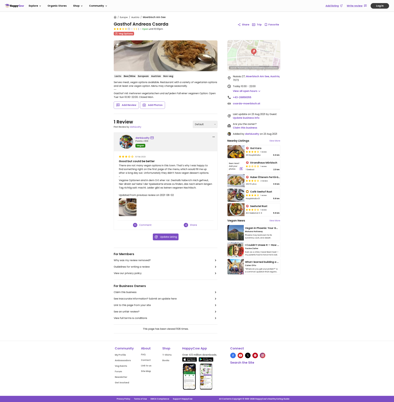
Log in (380, 6)
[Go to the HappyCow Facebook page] (233, 355)
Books (165, 360)
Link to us (146, 365)
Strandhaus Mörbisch (263, 162)
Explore (33, 6)
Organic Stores (57, 6)
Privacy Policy (123, 399)
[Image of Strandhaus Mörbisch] (236, 166)
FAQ (143, 354)
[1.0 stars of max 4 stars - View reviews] (252, 166)
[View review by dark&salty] (126, 141)
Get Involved (122, 382)
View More (274, 140)
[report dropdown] (213, 137)
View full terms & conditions (130, 318)
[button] (254, 52)
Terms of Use (140, 399)
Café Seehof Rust (261, 191)
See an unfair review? (126, 311)
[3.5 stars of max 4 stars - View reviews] (252, 180)
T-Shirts (167, 354)
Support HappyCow (182, 399)
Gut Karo (255, 148)
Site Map (146, 371)
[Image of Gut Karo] (236, 151)
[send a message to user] (153, 138)
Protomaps (242, 67)
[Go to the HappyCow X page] (248, 355)
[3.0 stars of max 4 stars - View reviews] (120, 28)
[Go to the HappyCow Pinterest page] (255, 355)
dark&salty (135, 126)
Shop (76, 6)
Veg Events (121, 365)
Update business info (246, 118)
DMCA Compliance (160, 399)
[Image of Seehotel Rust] (236, 209)
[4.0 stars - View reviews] (252, 195)
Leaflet (233, 67)
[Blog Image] (235, 232)
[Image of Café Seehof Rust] (236, 195)
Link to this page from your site (132, 305)
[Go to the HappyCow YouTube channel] (240, 355)
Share (245, 24)
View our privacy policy (128, 273)
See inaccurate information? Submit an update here (145, 298)
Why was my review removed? (132, 260)
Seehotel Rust (258, 206)
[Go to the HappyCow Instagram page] (262, 355)
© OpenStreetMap (257, 67)
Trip (259, 24)
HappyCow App (194, 348)
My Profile (120, 354)
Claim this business (125, 292)
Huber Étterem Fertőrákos (266, 177)
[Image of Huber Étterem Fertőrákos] (236, 180)
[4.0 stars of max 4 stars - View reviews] (252, 151)
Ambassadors (123, 360)
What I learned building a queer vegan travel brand (277, 262)
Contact (146, 360)
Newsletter (121, 377)
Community (96, 6)
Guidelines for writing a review (132, 267)
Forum (118, 371)
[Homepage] (14, 6)
